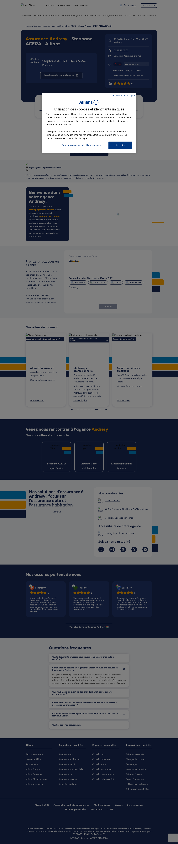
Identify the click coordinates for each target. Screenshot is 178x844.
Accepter (120, 145)
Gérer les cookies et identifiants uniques (81, 145)
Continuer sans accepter (123, 95)
